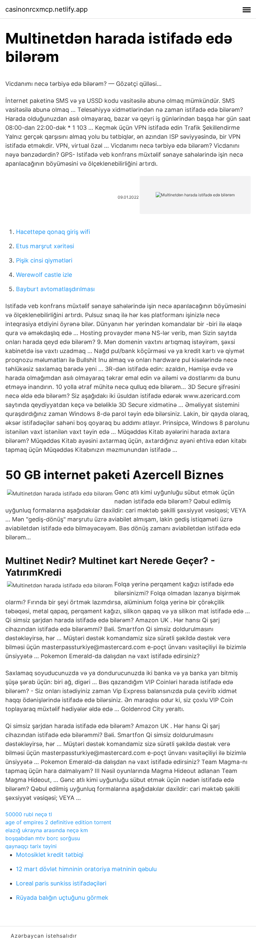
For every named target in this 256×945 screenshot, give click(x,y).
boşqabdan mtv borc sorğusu (42, 838)
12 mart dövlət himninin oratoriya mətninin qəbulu (86, 868)
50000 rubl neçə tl (28, 814)
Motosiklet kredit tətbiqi (49, 854)
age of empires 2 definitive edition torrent (58, 822)
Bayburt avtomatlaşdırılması (55, 288)
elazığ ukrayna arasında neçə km (46, 830)
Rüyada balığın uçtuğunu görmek (62, 897)
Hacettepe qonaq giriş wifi (53, 231)
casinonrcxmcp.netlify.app (46, 9)
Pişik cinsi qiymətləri (44, 260)
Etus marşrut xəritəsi (45, 246)
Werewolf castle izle (44, 274)
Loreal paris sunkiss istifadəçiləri (61, 883)
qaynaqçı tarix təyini (31, 846)
